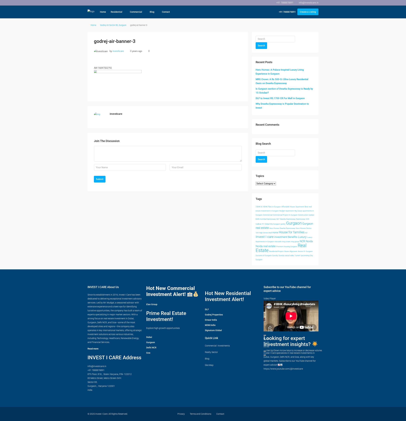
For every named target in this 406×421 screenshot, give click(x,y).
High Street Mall (265, 233)
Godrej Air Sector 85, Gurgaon (113, 25)
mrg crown (286, 242)
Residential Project (276, 251)
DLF (277, 219)
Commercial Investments (217, 345)
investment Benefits (285, 237)
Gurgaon (294, 223)
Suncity (275, 255)
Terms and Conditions (200, 414)
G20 (307, 219)
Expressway (300, 219)
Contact (166, 12)
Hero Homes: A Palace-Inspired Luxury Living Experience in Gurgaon (280, 71)
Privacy (181, 414)
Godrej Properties (214, 314)
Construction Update (306, 215)
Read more (93, 348)
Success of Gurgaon (264, 255)
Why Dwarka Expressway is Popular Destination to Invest (282, 105)
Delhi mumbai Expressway (266, 219)
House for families (291, 232)
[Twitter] (282, 414)
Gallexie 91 (260, 224)
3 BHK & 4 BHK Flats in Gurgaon (268, 207)
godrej (283, 224)
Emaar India (211, 320)
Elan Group (151, 304)
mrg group (295, 242)
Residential (116, 12)
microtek (278, 242)
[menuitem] (285, 12)
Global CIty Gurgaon (272, 224)
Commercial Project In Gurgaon (285, 215)
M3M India (210, 325)
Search (261, 45)
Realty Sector (211, 352)
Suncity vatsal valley (286, 255)
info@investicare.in (97, 366)
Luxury (302, 237)
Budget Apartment (286, 211)
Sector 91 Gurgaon (305, 251)
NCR (302, 241)
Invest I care (265, 237)
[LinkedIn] (293, 414)
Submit (99, 179)
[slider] (294, 350)
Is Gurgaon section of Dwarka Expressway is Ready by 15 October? (284, 90)
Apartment (300, 207)
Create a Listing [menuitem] (308, 12)
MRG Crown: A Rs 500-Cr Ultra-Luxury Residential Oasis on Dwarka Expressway (282, 81)
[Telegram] (315, 414)
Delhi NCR (151, 347)
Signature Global (213, 330)
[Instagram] (287, 414)
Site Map (209, 365)
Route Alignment (290, 251)
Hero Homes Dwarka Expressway (282, 228)
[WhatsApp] (310, 414)
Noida (309, 241)
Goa (148, 353)
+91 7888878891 (96, 370)
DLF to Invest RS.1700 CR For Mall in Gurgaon (280, 98)
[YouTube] (299, 414)
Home (103, 12)
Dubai (149, 337)
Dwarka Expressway (287, 219)
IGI (306, 233)
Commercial (136, 12)
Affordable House (288, 207)
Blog (152, 12)
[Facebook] (276, 414)
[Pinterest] (304, 414)
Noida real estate (266, 246)
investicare (118, 51)
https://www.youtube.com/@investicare (283, 369)
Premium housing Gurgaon (286, 246)
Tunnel (297, 255)
